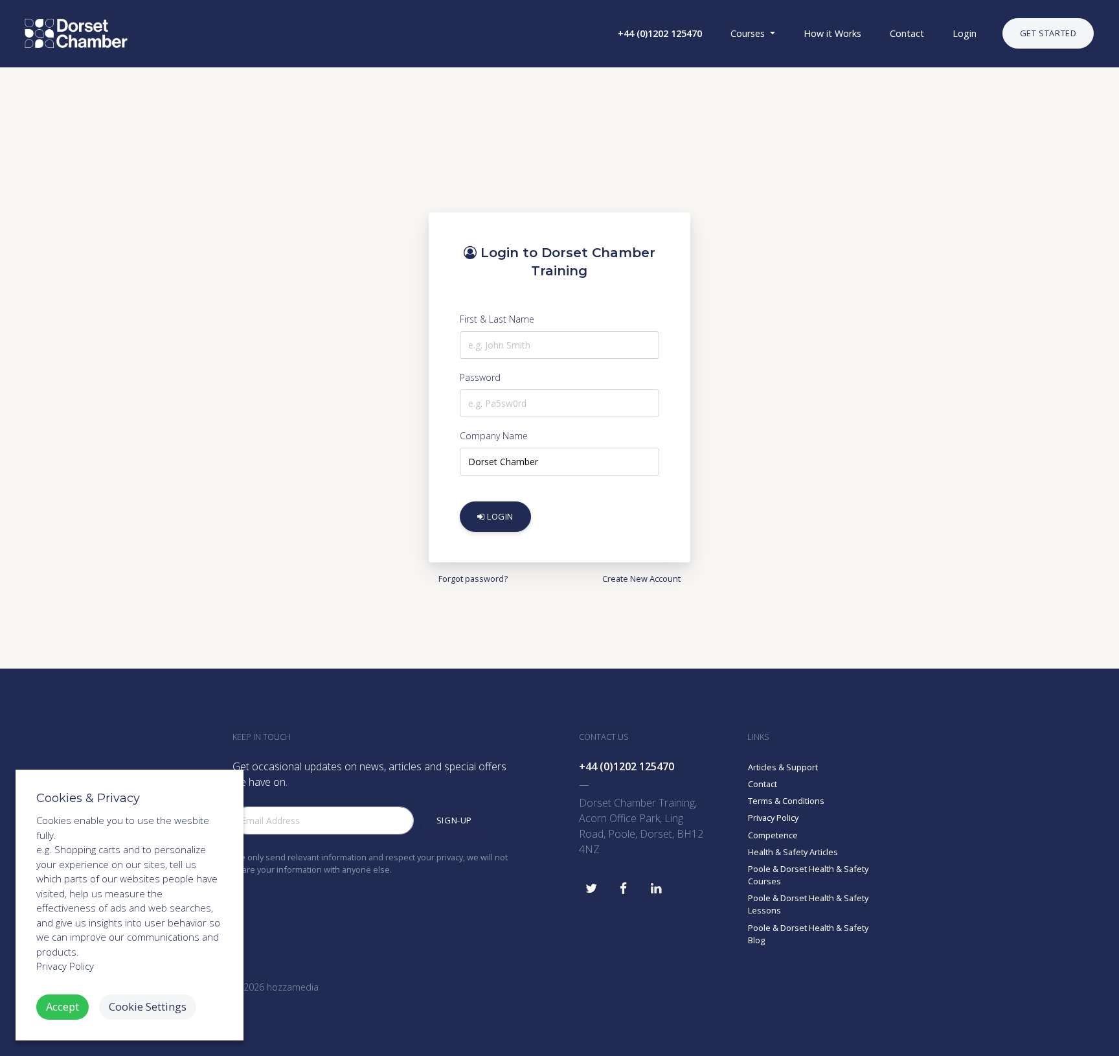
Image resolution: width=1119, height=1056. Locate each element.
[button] (658, 33)
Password (480, 377)
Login (499, 516)
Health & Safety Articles (793, 852)
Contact (762, 784)
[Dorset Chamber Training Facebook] (623, 885)
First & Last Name (497, 319)
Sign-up (454, 820)
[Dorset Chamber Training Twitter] (591, 885)
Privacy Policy (773, 817)
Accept (62, 1006)
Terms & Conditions (786, 801)
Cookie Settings (147, 1006)
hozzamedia (293, 987)
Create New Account (641, 578)
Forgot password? (473, 578)
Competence (773, 835)
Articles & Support (783, 767)
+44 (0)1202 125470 (626, 766)
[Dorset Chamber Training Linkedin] (656, 885)
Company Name (494, 436)
